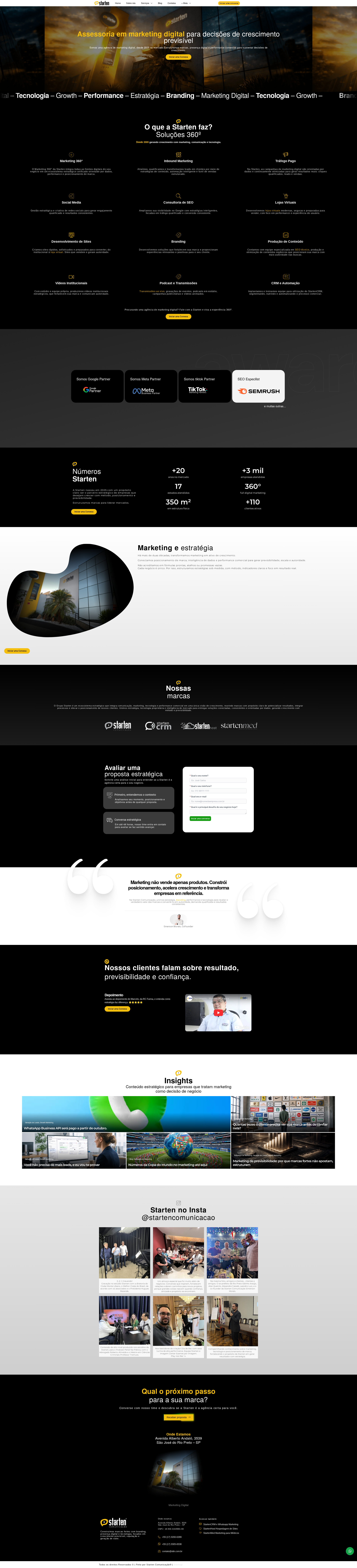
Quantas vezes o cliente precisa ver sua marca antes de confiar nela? (280, 1126)
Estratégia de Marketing (243, 1118)
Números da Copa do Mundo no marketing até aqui (167, 1165)
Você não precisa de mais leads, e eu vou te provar (62, 1165)
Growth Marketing (46, 1122)
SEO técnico (302, 250)
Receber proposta (177, 1417)
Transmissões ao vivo (152, 291)
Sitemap (178, 1564)
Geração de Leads (32, 1122)
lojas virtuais (272, 210)
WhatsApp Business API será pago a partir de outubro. (65, 1128)
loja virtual (57, 252)
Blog (131, 1159)
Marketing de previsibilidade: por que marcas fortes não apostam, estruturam (283, 1163)
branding (180, 900)
